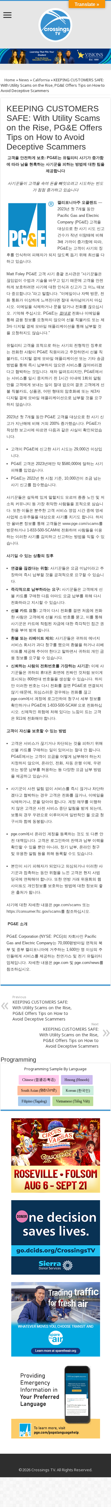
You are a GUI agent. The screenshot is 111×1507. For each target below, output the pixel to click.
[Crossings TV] (55, 23)
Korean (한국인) (78, 1090)
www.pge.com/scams (80, 523)
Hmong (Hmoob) (77, 1080)
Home (9, 80)
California (41, 80)
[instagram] (61, 1462)
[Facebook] (50, 1462)
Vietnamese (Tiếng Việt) (73, 1101)
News (24, 80)
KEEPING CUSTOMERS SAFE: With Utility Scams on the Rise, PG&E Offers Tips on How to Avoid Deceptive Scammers (42, 1008)
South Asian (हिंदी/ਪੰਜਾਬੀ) (39, 1090)
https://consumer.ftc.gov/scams (34, 911)
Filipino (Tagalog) (34, 1101)
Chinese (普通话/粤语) (38, 1080)
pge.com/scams (67, 905)
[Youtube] (55, 1462)
